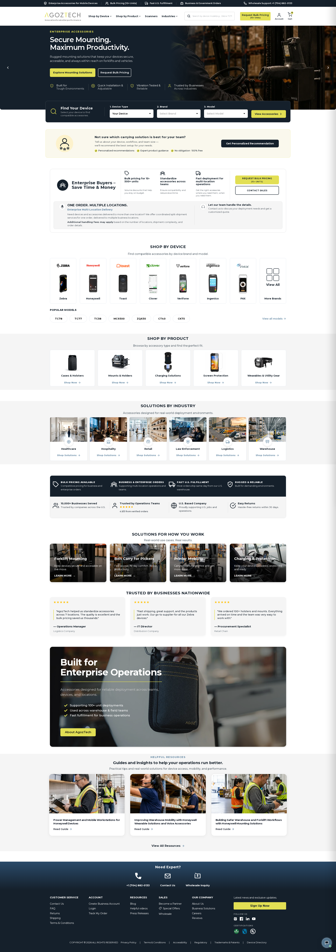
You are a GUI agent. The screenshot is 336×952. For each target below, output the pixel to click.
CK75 (181, 318)
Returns (55, 913)
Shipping (55, 918)
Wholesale (165, 913)
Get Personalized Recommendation (250, 143)
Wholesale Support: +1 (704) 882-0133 (270, 3)
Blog (133, 903)
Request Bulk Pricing (114, 72)
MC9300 (119, 318)
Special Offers (171, 908)
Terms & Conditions (62, 923)
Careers (196, 913)
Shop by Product (127, 16)
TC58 (97, 318)
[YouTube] (253, 919)
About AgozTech (78, 732)
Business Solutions (203, 908)
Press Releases (139, 913)
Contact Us (57, 903)
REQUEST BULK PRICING (257, 180)
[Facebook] (241, 919)
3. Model (209, 106)
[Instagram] (235, 919)
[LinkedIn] (247, 919)
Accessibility (180, 942)
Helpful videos (139, 908)
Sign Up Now (260, 905)
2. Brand (162, 106)
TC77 (78, 318)
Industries (168, 16)
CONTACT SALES (257, 190)
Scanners (151, 16)
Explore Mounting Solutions (72, 72)
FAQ (52, 908)
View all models (272, 318)
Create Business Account (104, 903)
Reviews (197, 918)
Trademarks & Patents (227, 942)
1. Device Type (119, 106)
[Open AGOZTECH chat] (327, 943)
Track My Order (98, 913)
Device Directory (257, 942)
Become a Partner (170, 903)
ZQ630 (141, 318)
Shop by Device (98, 16)
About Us (198, 903)
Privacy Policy (128, 942)
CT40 (162, 318)
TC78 (58, 318)
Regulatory (200, 942)
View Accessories (266, 114)
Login (92, 908)
